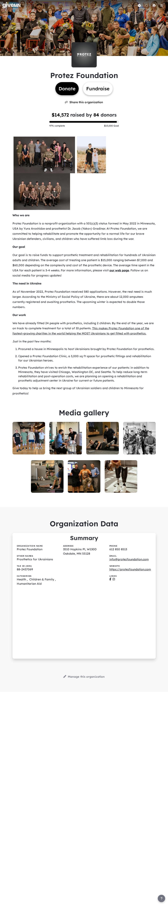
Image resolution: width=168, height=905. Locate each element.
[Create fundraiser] (139, 5)
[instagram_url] (113, 579)
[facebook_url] (110, 579)
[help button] (161, 898)
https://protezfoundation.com (130, 569)
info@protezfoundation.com (129, 559)
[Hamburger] (161, 5)
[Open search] (146, 5)
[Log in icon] (154, 5)
